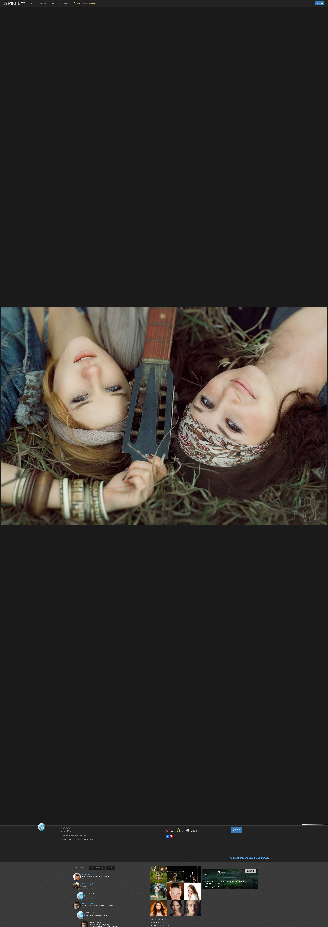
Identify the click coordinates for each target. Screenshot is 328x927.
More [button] (66, 3)
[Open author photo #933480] (175, 891)
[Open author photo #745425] (158, 908)
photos (162, 919)
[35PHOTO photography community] (14, 3)
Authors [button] (42, 3)
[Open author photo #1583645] (192, 874)
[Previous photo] (2, 402)
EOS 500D (165, 923)
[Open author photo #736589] (175, 908)
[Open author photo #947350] (158, 891)
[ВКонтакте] (167, 836)
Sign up (320, 3)
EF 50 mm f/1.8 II (163, 925)
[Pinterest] (171, 836)
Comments (81, 867)
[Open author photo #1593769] (175, 874)
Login (310, 3)
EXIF (110, 867)
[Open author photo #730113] (192, 908)
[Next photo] (325, 402)
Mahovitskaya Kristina (90, 884)
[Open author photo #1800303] (158, 874)
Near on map (97, 867)
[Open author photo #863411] (192, 891)
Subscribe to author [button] (236, 830)
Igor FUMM (86, 874)
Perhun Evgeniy (87, 903)
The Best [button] (55, 3)
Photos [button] (31, 3)
